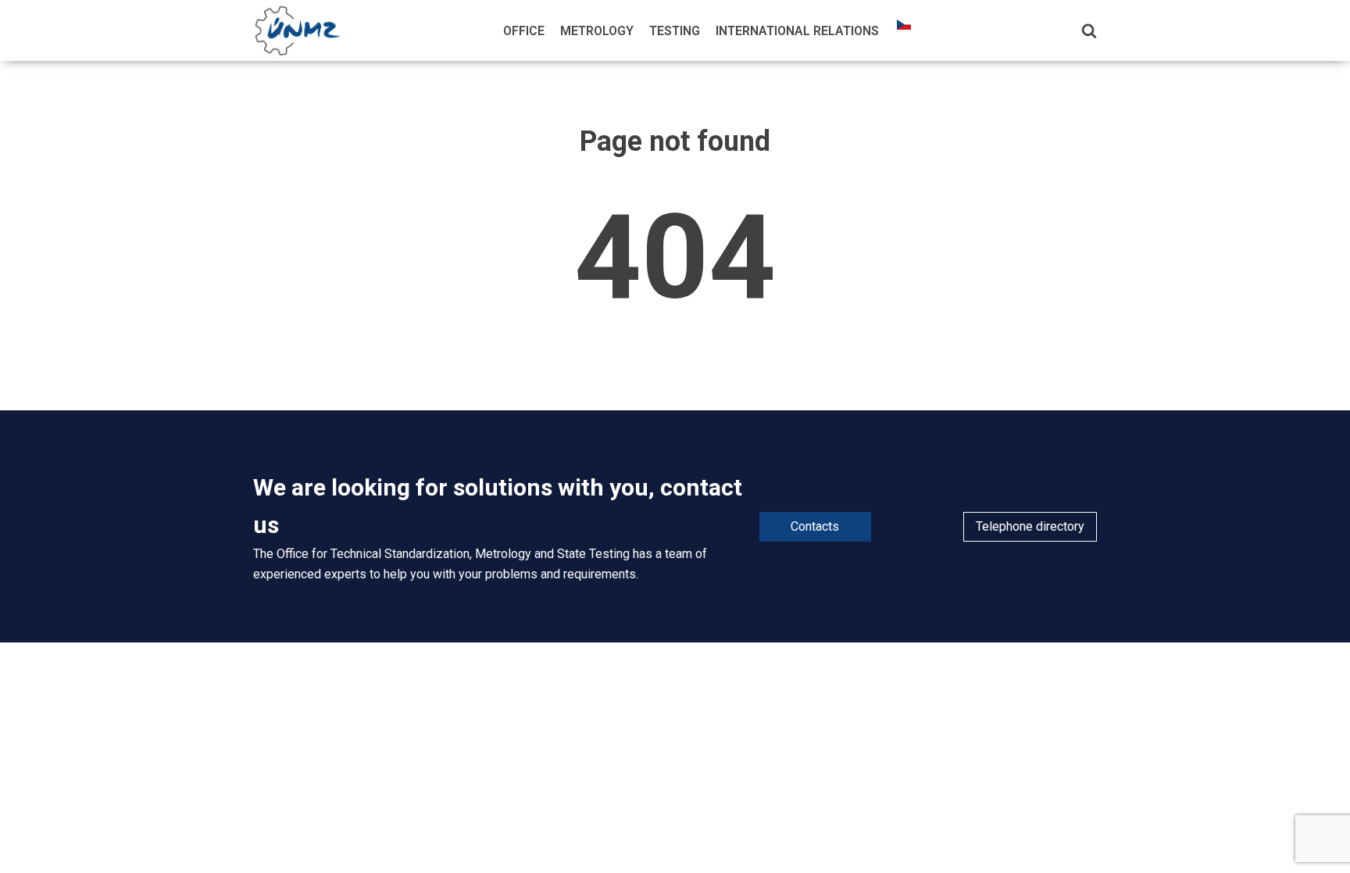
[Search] (1089, 30)
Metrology (597, 30)
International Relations (797, 30)
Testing (674, 30)
